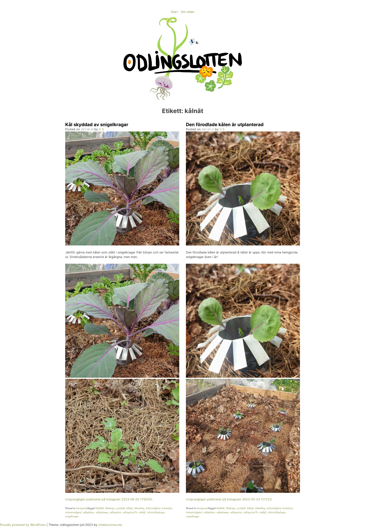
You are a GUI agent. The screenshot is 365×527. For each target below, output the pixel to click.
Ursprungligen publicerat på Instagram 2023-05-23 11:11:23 (228, 499)
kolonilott (167, 508)
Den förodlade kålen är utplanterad (224, 124)
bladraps (110, 508)
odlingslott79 (130, 512)
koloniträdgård (73, 512)
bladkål (100, 508)
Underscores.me (110, 525)
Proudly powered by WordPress (23, 525)
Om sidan (187, 12)
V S (101, 129)
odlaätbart (88, 512)
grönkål (120, 508)
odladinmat (102, 512)
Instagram (81, 508)
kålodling (139, 508)
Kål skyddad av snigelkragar (96, 124)
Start (174, 12)
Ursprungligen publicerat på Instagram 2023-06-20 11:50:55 (108, 499)
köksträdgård (153, 508)
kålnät (129, 508)
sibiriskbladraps (156, 512)
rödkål (141, 512)
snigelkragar (72, 516)
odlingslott (115, 512)
